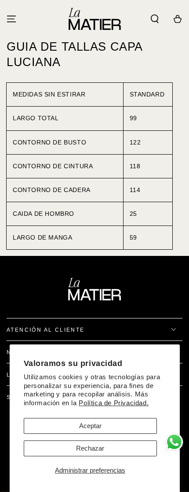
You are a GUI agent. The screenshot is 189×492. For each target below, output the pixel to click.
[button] (154, 18)
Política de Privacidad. (114, 403)
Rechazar (90, 448)
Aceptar (90, 425)
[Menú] (11, 18)
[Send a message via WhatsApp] (174, 442)
